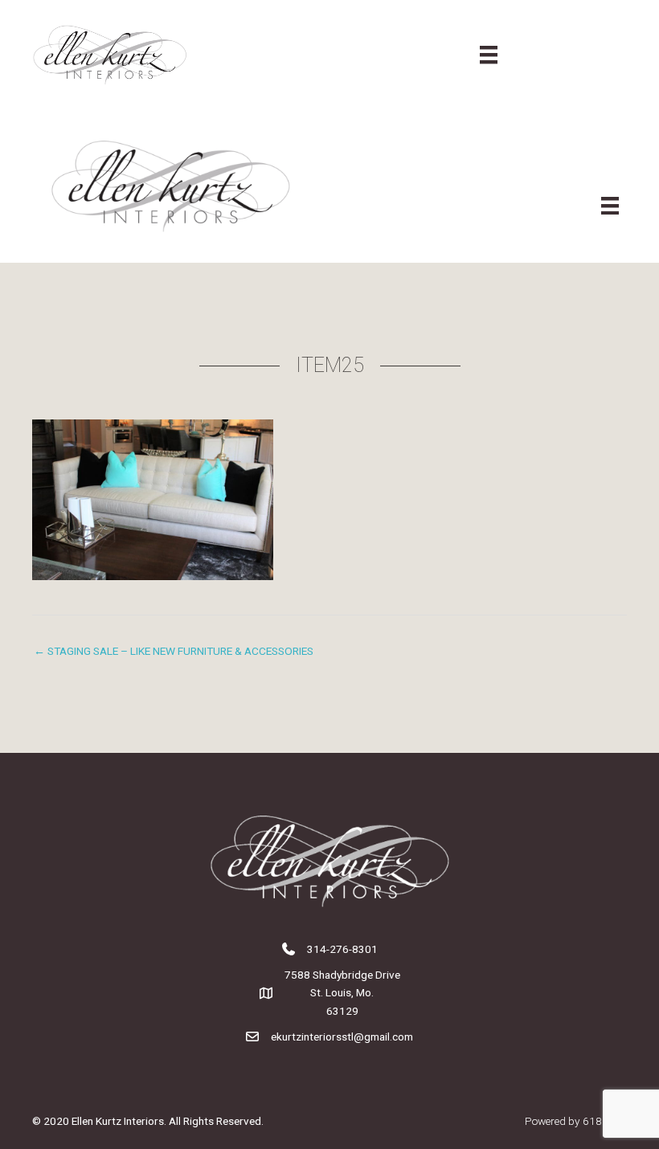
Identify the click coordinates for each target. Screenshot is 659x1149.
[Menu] (489, 55)
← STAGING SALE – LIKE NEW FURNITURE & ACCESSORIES (173, 650)
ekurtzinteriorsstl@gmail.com (342, 1036)
